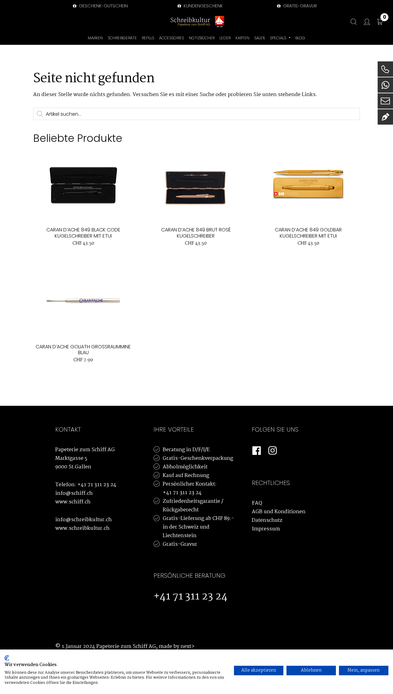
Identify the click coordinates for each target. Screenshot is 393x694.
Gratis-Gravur (180, 544)
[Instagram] (273, 451)
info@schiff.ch (74, 493)
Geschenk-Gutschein (103, 6)
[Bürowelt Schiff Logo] (219, 21)
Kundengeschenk (202, 6)
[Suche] (350, 22)
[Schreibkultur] (190, 21)
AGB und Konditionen (278, 512)
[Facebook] (257, 451)
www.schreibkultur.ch (82, 528)
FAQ (257, 503)
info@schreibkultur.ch (83, 520)
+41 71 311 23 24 (96, 485)
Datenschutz (267, 520)
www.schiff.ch (73, 502)
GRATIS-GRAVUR (299, 6)
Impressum (266, 529)
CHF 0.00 (384, 18)
